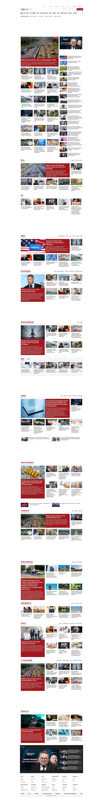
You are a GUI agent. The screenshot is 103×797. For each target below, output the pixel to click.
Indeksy (74, 778)
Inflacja (67, 271)
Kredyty (32, 789)
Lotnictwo (80, 510)
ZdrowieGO (75, 784)
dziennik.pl (50, 6)
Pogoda (63, 790)
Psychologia (75, 789)
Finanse (76, 603)
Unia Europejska (61, 236)
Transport (80, 660)
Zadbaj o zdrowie (57, 16)
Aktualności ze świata (24, 790)
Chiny (74, 236)
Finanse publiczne (60, 271)
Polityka (72, 160)
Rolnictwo (75, 395)
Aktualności (33, 778)
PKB (55, 271)
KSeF (32, 780)
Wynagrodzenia (66, 623)
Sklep (81, 6)
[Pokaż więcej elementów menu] (82, 13)
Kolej (76, 510)
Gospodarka (59, 660)
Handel (65, 395)
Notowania (75, 776)
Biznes (32, 776)
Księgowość (54, 789)
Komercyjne (80, 562)
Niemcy (66, 236)
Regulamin (58, 793)
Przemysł (69, 395)
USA (70, 236)
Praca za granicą (79, 623)
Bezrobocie (72, 623)
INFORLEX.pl (56, 6)
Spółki (74, 779)
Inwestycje (72, 271)
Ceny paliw (41, 16)
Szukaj (80, 9)
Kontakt (22, 793)
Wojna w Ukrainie (48, 16)
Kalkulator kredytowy (45, 790)
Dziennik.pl (64, 784)
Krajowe (22, 786)
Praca (71, 660)
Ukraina (77, 236)
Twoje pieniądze (34, 790)
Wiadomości (64, 786)
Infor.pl (53, 784)
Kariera (60, 623)
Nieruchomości (55, 776)
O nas (29, 793)
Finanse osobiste (33, 16)
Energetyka (80, 395)
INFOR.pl (45, 6)
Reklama (36, 793)
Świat (81, 322)
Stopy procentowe (78, 271)
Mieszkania (74, 562)
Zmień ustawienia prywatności (70, 793)
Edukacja (75, 660)
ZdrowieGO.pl (63, 6)
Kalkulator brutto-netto (45, 786)
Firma (61, 395)
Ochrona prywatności (47, 793)
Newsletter (68, 6)
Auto (63, 789)
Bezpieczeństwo (79, 160)
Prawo (73, 603)
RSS (81, 793)
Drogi (73, 510)
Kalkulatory (44, 784)
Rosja (81, 236)
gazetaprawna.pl (75, 6)
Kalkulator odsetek (45, 789)
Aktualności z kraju (24, 789)
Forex (74, 780)
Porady (81, 603)
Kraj (78, 322)
